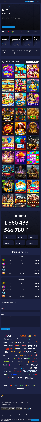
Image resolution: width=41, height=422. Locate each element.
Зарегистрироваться (8, 26)
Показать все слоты (32, 61)
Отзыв (2, 314)
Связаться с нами (6, 404)
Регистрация (29, 1)
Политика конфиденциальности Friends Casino (14, 402)
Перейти (6, 44)
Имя (2, 308)
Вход (37, 1)
